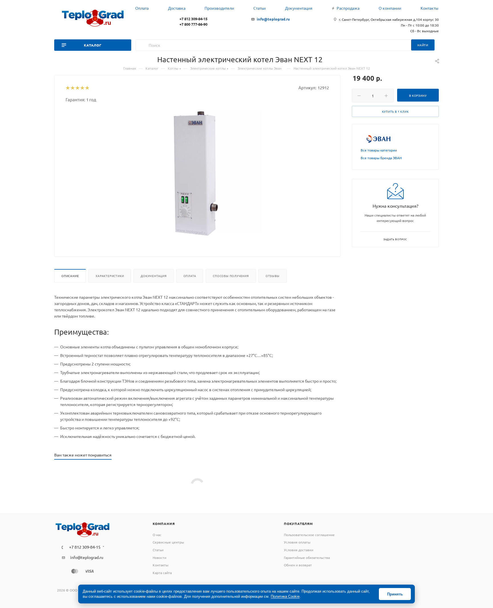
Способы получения (231, 276)
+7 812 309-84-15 (193, 19)
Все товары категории (379, 150)
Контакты (160, 565)
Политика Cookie (285, 596)
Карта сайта (162, 572)
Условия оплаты (297, 542)
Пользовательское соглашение (309, 534)
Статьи (158, 550)
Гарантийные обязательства (307, 557)
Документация (154, 276)
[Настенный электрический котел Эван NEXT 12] (197, 174)
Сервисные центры (168, 542)
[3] (77, 88)
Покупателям (298, 523)
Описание (70, 276)
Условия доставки (298, 550)
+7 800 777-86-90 (193, 24)
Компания (164, 523)
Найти (422, 45)
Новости (159, 557)
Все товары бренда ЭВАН (381, 157)
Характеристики (110, 276)
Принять (395, 594)
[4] (82, 88)
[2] (72, 88)
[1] (67, 88)
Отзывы (273, 276)
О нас (157, 534)
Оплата (189, 276)
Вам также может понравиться (83, 454)
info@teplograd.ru (273, 19)
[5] (86, 88)
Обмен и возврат (298, 565)
